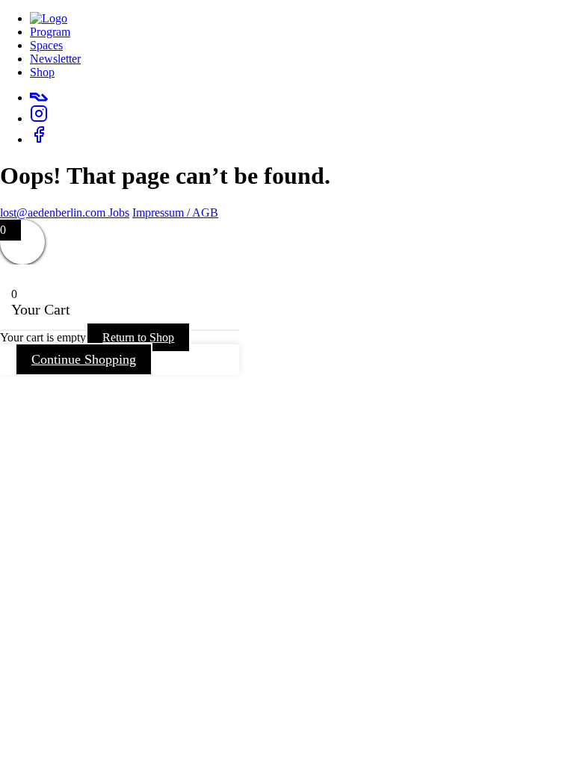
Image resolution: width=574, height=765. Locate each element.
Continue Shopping (83, 359)
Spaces (46, 45)
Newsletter (55, 58)
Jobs (118, 212)
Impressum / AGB (175, 212)
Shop (42, 72)
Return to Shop (138, 337)
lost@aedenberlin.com (54, 212)
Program (50, 31)
